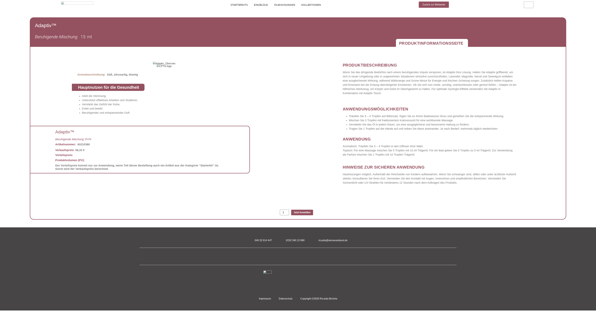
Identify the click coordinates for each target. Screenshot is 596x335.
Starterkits (239, 5)
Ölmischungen (284, 5)
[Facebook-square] (289, 256)
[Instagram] (306, 256)
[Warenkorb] (528, 5)
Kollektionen (311, 5)
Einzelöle (261, 5)
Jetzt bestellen (302, 212)
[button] (434, 5)
